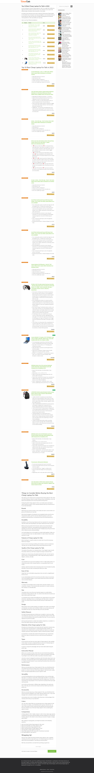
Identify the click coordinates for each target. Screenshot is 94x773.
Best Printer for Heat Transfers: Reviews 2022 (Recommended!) (66, 28)
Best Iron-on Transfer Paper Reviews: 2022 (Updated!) (66, 24)
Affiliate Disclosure (43, 769)
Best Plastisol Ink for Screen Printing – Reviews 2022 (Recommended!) (66, 52)
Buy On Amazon (51, 25)
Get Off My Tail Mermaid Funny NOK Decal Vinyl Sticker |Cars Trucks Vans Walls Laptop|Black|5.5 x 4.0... (34, 50)
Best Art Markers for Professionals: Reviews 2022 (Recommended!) (66, 17)
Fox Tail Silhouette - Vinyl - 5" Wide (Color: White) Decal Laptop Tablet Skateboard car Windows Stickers (42, 73)
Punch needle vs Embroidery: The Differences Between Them (66, 39)
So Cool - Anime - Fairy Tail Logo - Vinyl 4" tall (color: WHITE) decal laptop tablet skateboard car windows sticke (42, 181)
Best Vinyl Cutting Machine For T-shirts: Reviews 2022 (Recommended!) (66, 44)
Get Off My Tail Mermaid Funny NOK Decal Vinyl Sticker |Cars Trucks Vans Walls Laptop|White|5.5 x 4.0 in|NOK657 (42, 201)
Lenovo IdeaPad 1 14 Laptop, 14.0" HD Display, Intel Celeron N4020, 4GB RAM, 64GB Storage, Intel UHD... (34, 62)
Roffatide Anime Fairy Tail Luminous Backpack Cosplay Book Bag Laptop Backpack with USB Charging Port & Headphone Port (41, 367)
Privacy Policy (52, 769)
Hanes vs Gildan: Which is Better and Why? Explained (66, 14)
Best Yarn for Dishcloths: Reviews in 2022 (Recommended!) (66, 62)
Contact (48, 769)
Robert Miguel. (38, 746)
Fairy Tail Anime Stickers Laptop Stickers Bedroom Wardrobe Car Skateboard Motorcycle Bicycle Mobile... (35, 29)
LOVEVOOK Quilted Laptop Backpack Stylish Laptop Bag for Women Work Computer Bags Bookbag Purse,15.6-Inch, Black (42, 393)
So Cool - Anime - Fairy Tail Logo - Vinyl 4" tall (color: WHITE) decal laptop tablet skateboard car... (34, 42)
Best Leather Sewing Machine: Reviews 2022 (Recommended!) (66, 55)
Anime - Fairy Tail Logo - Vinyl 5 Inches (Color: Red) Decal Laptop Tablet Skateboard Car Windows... (34, 34)
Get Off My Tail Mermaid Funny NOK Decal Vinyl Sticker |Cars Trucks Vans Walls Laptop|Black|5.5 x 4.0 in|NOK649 (42, 234)
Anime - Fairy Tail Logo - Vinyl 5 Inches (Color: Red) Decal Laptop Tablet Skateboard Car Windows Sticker (42, 122)
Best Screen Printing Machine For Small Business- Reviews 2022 (66, 21)
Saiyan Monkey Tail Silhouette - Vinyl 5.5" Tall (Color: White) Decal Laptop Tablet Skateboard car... (34, 54)
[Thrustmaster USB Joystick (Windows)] (26, 465)
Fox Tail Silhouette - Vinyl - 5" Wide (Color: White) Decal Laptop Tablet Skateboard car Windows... (34, 25)
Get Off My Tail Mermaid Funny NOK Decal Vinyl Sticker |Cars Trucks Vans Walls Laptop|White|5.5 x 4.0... (34, 46)
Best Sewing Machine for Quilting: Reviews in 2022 (66, 31)
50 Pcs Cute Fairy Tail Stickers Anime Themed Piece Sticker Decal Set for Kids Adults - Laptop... (34, 38)
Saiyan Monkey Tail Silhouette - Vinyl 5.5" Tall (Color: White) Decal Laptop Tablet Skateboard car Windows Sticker (42, 266)
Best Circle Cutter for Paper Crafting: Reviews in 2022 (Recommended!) (67, 35)
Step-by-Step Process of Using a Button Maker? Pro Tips (66, 59)
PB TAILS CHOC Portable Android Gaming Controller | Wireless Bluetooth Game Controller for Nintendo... (34, 58)
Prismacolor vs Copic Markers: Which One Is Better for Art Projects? (66, 66)
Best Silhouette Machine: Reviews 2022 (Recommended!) (66, 47)
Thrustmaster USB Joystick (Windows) (39, 462)
